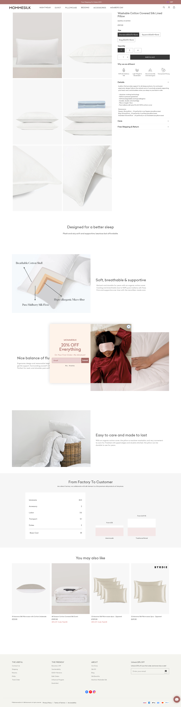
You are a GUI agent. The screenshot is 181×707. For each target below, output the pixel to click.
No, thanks (70, 366)
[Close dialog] (129, 326)
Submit (85, 360)
